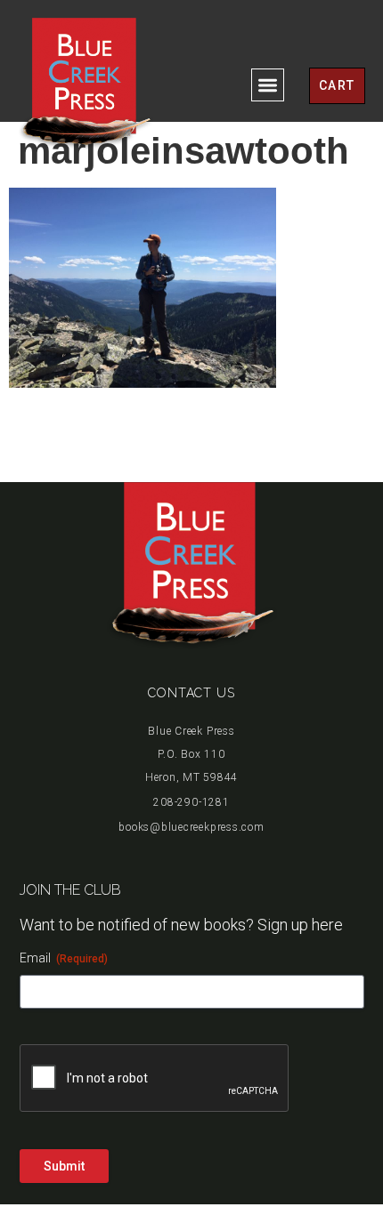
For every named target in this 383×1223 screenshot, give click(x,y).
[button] (267, 84)
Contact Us (191, 693)
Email (64, 958)
